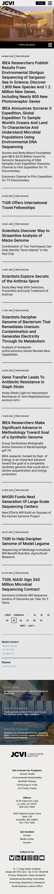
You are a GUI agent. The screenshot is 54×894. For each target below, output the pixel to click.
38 (35, 620)
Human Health (27, 773)
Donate (40, 3)
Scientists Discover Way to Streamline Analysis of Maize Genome (26, 235)
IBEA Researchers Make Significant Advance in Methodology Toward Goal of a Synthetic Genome (25, 429)
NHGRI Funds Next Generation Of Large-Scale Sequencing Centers (25, 501)
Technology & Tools (27, 784)
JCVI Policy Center (27, 788)
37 (28, 620)
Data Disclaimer (37, 875)
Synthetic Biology (27, 781)
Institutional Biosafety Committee (27, 878)
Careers (27, 842)
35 (14, 620)
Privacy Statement (17, 875)
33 (49, 615)
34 (8, 620)
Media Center (27, 839)
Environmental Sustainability (27, 777)
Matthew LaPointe (10, 646)
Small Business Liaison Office (27, 886)
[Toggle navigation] (50, 3)
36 (21, 620)
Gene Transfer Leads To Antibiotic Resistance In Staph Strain (23, 382)
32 (42, 615)
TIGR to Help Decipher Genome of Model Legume (25, 541)
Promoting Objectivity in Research (27, 882)
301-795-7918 (8, 650)
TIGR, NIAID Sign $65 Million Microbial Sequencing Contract (21, 584)
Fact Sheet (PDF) (9, 666)
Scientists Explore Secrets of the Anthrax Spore (25, 278)
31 (35, 615)
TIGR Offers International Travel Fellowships (24, 205)
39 (42, 620)
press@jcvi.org (8, 653)
